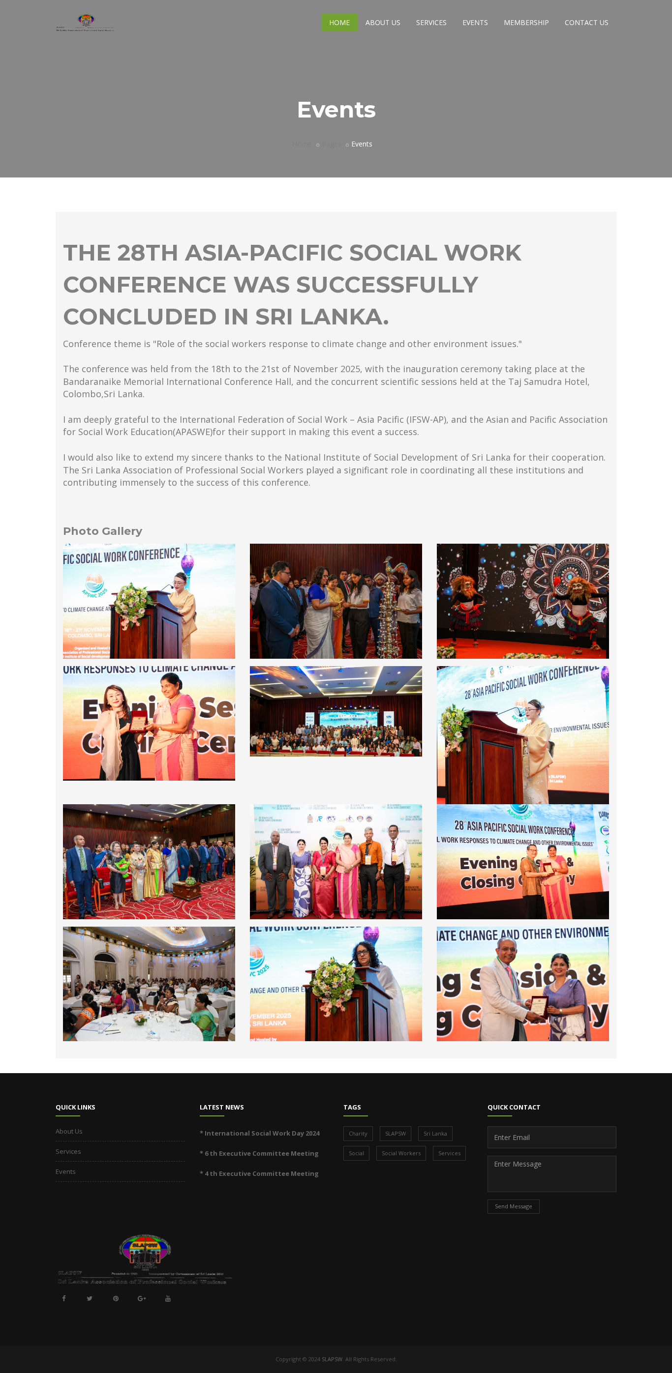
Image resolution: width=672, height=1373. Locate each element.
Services (431, 22)
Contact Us (587, 22)
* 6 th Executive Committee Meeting (259, 1153)
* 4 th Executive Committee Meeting (259, 1173)
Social (356, 1153)
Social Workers (401, 1153)
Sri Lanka (435, 1133)
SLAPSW (395, 1133)
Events (475, 22)
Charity (358, 1133)
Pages (331, 143)
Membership (526, 22)
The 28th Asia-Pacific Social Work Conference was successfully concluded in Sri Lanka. (292, 284)
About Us (383, 22)
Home (339, 22)
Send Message (513, 1206)
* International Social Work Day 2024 (259, 1133)
